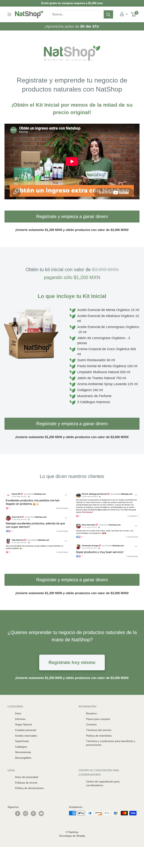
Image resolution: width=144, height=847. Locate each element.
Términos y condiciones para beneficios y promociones (110, 743)
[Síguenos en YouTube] (41, 813)
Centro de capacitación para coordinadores (103, 783)
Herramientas (23, 752)
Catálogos (21, 746)
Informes (20, 718)
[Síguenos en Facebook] (17, 813)
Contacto (91, 724)
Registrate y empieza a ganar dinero (72, 216)
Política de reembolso (99, 735)
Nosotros (91, 713)
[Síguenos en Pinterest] (33, 813)
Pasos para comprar (98, 718)
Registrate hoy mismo (72, 662)
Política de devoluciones (29, 788)
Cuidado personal (25, 730)
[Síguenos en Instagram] (25, 813)
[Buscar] (108, 14)
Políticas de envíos (26, 782)
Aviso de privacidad (26, 777)
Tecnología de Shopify (72, 835)
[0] (133, 14)
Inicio (18, 713)
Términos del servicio (98, 730)
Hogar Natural (23, 724)
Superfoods (22, 741)
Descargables (23, 757)
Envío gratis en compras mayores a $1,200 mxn (72, 3)
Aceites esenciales (26, 735)
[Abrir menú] (9, 14)
